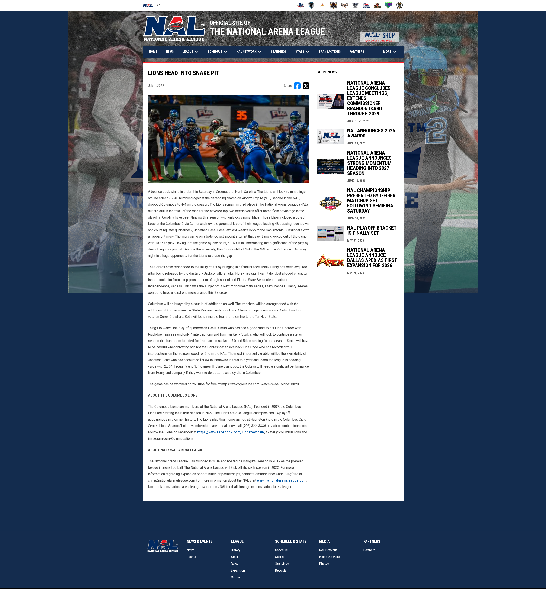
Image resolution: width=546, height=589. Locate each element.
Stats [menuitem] (302, 51)
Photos (324, 563)
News (190, 550)
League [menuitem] (190, 51)
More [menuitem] (390, 51)
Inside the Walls (329, 557)
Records (280, 570)
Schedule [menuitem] (218, 51)
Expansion (238, 570)
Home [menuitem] (153, 52)
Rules (234, 563)
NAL (152, 6)
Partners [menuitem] (356, 52)
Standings (282, 563)
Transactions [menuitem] (330, 52)
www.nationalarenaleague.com (281, 480)
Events (191, 557)
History (235, 550)
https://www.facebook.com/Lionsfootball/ (230, 432)
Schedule (281, 550)
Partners (369, 550)
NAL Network (328, 550)
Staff (234, 557)
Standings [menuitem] (279, 52)
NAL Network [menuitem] (251, 51)
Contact (236, 577)
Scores (280, 557)
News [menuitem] (170, 52)
